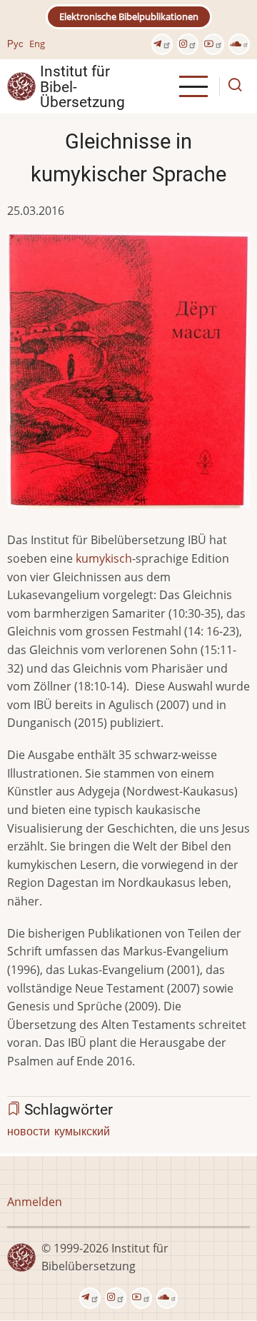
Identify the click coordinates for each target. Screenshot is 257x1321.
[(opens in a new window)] (162, 44)
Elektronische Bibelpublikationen (128, 16)
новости (28, 1131)
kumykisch (104, 558)
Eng (37, 43)
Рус (15, 43)
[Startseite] (21, 86)
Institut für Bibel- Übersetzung (82, 86)
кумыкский (82, 1131)
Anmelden (34, 1202)
